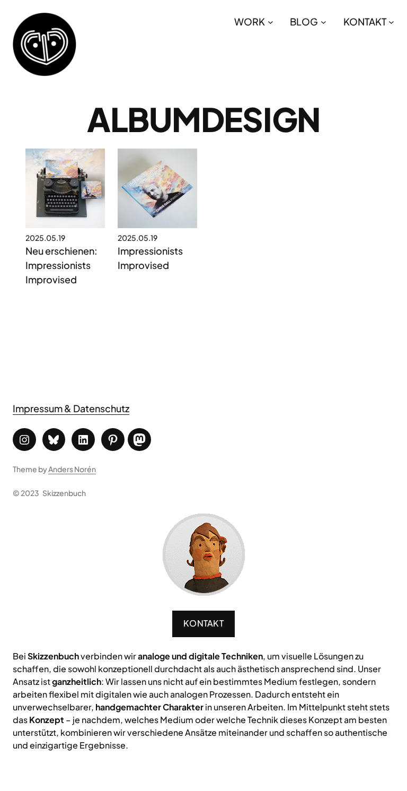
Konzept (46, 719)
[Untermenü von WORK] (270, 21)
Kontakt (203, 623)
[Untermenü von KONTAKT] (391, 21)
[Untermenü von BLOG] (323, 21)
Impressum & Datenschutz (71, 408)
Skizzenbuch (64, 493)
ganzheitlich (76, 681)
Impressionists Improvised (150, 258)
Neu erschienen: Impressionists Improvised (61, 265)
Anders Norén (72, 469)
